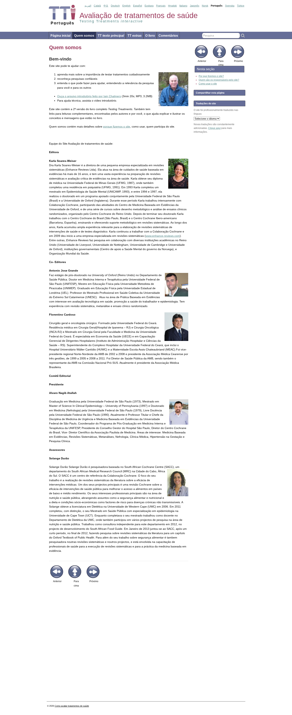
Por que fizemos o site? (211, 76)
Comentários (168, 35)
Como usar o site (208, 83)
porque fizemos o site (116, 126)
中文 (105, 5)
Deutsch (115, 5)
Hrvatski (172, 5)
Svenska (229, 5)
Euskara (149, 5)
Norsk (205, 5)
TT (111, 35)
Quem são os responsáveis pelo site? (219, 80)
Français (160, 5)
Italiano (183, 5)
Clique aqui (214, 128)
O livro (150, 35)
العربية (88, 5)
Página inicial (60, 35)
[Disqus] (118, 644)
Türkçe (240, 5)
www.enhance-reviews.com (163, 235)
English (126, 5)
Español (137, 5)
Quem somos (84, 35)
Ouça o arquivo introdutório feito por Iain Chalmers (89, 96)
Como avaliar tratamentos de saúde (72, 706)
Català (97, 5)
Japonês (194, 5)
